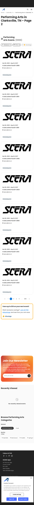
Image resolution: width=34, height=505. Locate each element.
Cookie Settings (17, 494)
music (17, 428)
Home (2, 12)
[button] (17, 44)
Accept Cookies (23, 499)
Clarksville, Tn (10, 12)
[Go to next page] (29, 299)
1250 (25, 299)
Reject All (11, 499)
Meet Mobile (6, 468)
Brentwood (14, 438)
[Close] (31, 478)
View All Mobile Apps (8, 470)
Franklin (23, 438)
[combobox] (6, 44)
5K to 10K (5, 466)
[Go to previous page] (5, 299)
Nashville (5, 438)
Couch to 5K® (6, 464)
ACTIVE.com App (7, 462)
